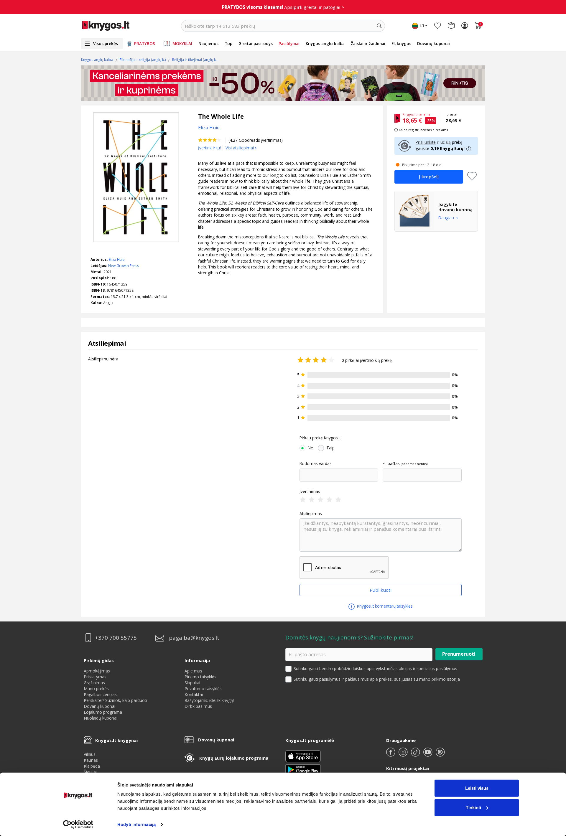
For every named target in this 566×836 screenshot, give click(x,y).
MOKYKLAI (182, 43)
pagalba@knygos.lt (194, 637)
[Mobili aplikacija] (303, 769)
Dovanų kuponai (433, 43)
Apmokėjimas (97, 671)
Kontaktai (194, 694)
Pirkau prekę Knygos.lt (320, 438)
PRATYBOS (144, 43)
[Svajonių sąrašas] (437, 26)
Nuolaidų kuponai (100, 718)
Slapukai (192, 682)
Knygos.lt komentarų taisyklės (384, 606)
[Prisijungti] (464, 26)
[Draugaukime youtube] (428, 754)
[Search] (379, 26)
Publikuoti (380, 590)
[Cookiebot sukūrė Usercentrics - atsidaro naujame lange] (78, 824)
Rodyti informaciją (136, 824)
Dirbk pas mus (198, 706)
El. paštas (391, 463)
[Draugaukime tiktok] (416, 754)
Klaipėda (92, 766)
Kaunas (91, 760)
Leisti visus (476, 788)
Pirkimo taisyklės (200, 677)
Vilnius (90, 754)
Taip (330, 448)
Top (228, 43)
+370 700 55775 (116, 637)
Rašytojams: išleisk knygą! (209, 700)
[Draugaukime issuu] (440, 754)
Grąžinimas (94, 682)
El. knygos (401, 43)
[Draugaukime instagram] (404, 754)
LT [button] (422, 25)
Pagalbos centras (100, 694)
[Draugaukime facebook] (391, 754)
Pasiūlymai (289, 43)
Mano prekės (96, 688)
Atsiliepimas (311, 513)
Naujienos (208, 43)
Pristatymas (95, 677)
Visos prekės (105, 43)
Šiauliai (90, 772)
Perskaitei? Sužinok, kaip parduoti (115, 700)
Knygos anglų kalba (325, 43)
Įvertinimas (310, 491)
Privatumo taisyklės (203, 688)
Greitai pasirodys (255, 43)
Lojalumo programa (103, 712)
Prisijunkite (426, 142)
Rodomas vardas (316, 463)
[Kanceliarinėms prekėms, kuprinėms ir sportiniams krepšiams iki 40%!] (283, 83)
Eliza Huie (117, 259)
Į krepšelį (429, 176)
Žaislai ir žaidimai (368, 43)
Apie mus (193, 671)
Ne (310, 448)
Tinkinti (473, 807)
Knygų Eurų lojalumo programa (233, 758)
